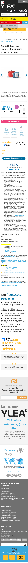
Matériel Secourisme (13, 19)
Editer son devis (5, 533)
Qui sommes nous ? (5, 491)
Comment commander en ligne (8, 512)
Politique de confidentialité (7, 500)
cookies (18, 553)
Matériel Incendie (23, 19)
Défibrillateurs (9, 41)
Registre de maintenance (10, 267)
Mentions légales (5, 488)
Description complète (13, 158)
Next (26, 75)
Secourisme (18, 22)
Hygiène (25, 22)
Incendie (11, 22)
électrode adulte (19, 215)
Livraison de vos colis (6, 509)
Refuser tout (12, 557)
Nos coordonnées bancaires (8, 496)
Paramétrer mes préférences (21, 557)
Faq (2, 530)
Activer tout (5, 557)
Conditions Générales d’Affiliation (9, 519)
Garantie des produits (6, 510)
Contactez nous (5, 490)
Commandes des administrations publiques (11, 495)
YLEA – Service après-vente (8, 514)
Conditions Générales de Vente (8, 515)
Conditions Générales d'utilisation (9, 517)
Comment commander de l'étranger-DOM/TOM (12, 498)
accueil (4, 32)
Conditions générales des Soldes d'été (10, 520)
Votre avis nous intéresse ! (7, 493)
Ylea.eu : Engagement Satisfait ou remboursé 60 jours (14, 531)
